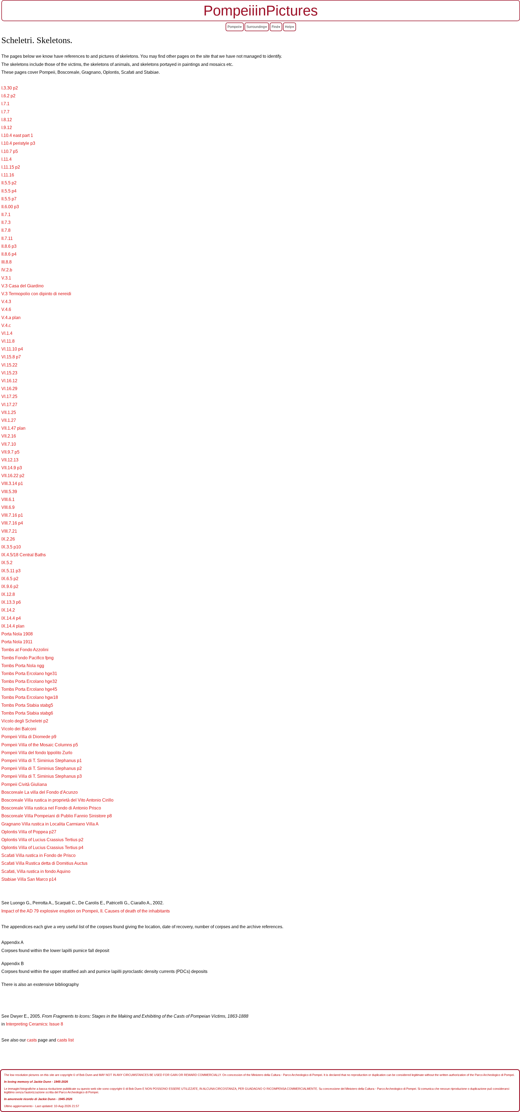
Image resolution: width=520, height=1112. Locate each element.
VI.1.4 (6, 333)
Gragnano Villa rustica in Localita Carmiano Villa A (50, 824)
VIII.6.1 (8, 499)
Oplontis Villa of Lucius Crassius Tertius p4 (42, 847)
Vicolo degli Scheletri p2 (24, 721)
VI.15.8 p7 (11, 357)
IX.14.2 (8, 610)
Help (288, 27)
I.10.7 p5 (9, 151)
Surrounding (255, 27)
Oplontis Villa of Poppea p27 (28, 832)
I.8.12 (6, 119)
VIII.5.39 (9, 491)
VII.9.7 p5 (10, 452)
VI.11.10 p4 (12, 349)
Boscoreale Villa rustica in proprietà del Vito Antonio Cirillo (57, 800)
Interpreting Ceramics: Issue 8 (34, 1024)
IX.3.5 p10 (11, 547)
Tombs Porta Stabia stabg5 (27, 705)
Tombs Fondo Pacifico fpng (27, 657)
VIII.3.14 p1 (12, 483)
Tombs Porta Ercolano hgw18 (29, 697)
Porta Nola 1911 (16, 641)
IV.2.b (6, 270)
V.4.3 (6, 301)
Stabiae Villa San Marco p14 (28, 879)
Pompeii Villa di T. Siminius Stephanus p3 (41, 776)
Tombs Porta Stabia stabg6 (27, 713)
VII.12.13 (9, 460)
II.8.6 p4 (9, 254)
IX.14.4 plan (12, 626)
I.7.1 (5, 103)
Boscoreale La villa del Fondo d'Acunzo (39, 792)
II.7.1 (6, 214)
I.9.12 (6, 127)
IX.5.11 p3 (11, 570)
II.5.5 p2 (9, 183)
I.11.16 (7, 175)
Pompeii (233, 27)
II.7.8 (6, 230)
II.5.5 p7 (9, 199)
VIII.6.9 (8, 507)
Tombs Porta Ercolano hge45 (29, 689)
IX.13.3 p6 (11, 602)
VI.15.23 (9, 373)
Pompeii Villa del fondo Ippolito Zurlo (36, 752)
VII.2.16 (8, 436)
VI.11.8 (8, 341)
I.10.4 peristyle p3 (18, 143)
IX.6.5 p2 (9, 578)
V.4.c (6, 325)
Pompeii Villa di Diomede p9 (28, 736)
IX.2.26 (8, 539)
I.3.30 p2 (9, 88)
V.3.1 (6, 278)
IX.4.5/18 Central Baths (23, 554)
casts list (65, 1040)
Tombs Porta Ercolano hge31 (29, 673)
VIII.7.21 (9, 531)
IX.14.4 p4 (11, 618)
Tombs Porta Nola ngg (22, 665)
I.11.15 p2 (10, 167)
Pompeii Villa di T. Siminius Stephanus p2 (41, 768)
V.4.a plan (11, 317)
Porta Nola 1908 (17, 634)
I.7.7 (5, 112)
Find (275, 27)
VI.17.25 (9, 396)
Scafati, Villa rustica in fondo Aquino (35, 871)
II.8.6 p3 (9, 246)
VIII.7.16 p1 (12, 515)
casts (32, 1040)
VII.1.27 (8, 420)
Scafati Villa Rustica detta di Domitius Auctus (44, 863)
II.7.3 (6, 222)
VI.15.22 (9, 365)
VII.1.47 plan (13, 428)
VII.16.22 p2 (12, 475)
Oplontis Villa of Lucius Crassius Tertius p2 (42, 839)
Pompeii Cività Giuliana (24, 784)
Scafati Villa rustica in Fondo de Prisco (38, 855)
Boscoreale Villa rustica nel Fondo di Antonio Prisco (51, 808)
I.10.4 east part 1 (17, 135)
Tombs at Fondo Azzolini (24, 649)
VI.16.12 (9, 380)
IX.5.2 (6, 562)
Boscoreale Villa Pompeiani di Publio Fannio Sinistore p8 (56, 816)
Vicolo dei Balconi (18, 729)
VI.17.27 (9, 404)
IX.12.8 (8, 594)
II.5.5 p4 (9, 191)
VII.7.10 (8, 444)
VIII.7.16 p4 (12, 523)
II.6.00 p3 (10, 206)
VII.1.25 (8, 412)
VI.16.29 (9, 388)
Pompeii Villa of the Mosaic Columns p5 (39, 745)
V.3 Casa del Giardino (22, 286)
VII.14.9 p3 (11, 467)
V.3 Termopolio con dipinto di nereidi (36, 293)
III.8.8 (6, 262)
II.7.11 (7, 238)
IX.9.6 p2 (9, 586)
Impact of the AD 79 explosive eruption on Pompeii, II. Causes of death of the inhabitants (85, 911)
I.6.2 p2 (8, 96)
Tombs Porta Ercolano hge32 (29, 681)
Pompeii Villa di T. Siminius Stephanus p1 (41, 760)
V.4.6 (6, 309)
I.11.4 (6, 159)
